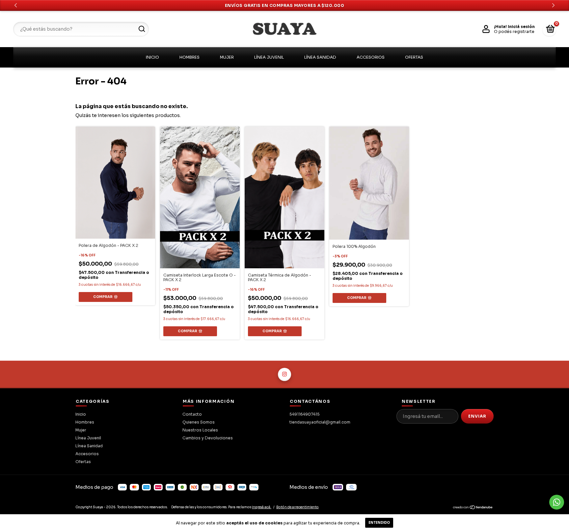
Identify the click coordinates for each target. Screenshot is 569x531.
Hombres (189, 57)
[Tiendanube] (473, 508)
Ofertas (414, 57)
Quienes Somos (198, 422)
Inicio (152, 57)
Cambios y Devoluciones (207, 437)
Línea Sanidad (320, 57)
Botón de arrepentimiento (297, 507)
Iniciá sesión (521, 26)
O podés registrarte (514, 31)
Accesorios (371, 57)
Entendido (379, 522)
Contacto (192, 414)
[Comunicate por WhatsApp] (556, 502)
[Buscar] (141, 29)
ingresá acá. (261, 507)
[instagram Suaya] (284, 374)
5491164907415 (304, 414)
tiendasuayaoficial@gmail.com (319, 422)
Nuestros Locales (200, 430)
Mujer (227, 57)
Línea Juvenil (269, 57)
